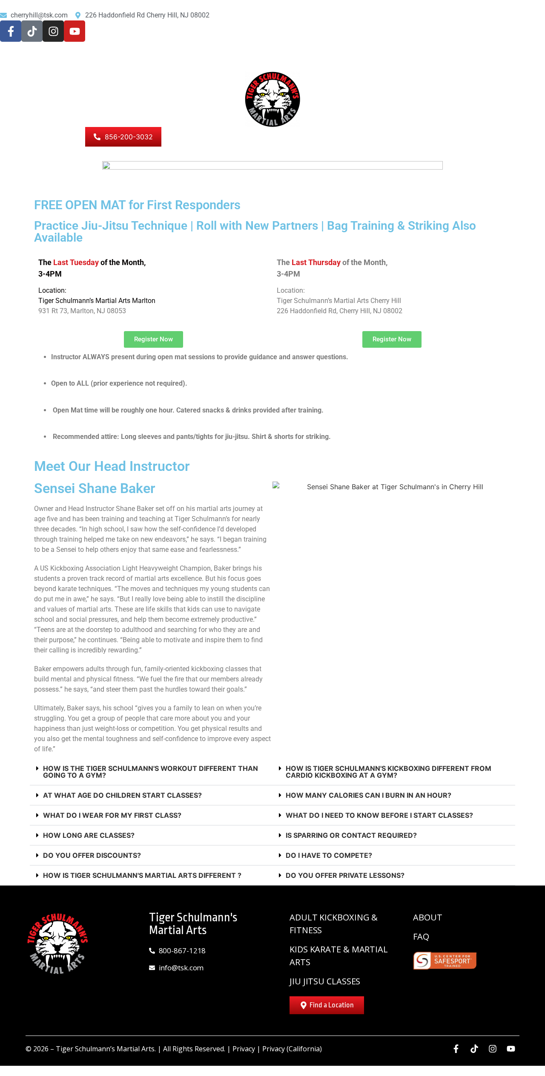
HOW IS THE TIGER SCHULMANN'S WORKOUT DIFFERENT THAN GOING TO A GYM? (150, 771)
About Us (24, 137)
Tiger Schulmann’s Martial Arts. (106, 1048)
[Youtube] (74, 31)
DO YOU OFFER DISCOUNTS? (92, 855)
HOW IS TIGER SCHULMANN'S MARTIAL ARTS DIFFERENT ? (142, 875)
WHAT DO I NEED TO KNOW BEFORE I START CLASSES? (379, 815)
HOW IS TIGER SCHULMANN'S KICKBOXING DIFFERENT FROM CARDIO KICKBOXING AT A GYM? (388, 771)
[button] (151, 772)
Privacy (243, 1048)
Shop (64, 137)
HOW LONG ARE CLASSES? (89, 835)
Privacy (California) (292, 1048)
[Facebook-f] (10, 31)
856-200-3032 (129, 137)
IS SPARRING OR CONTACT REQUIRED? (351, 835)
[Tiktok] (32, 31)
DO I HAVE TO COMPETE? (329, 855)
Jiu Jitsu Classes (509, 62)
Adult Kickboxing (438, 62)
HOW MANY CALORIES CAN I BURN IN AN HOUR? (368, 795)
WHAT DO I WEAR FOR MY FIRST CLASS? (112, 815)
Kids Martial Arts (366, 62)
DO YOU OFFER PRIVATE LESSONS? (345, 875)
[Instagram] (53, 31)
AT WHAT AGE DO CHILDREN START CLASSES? (122, 795)
